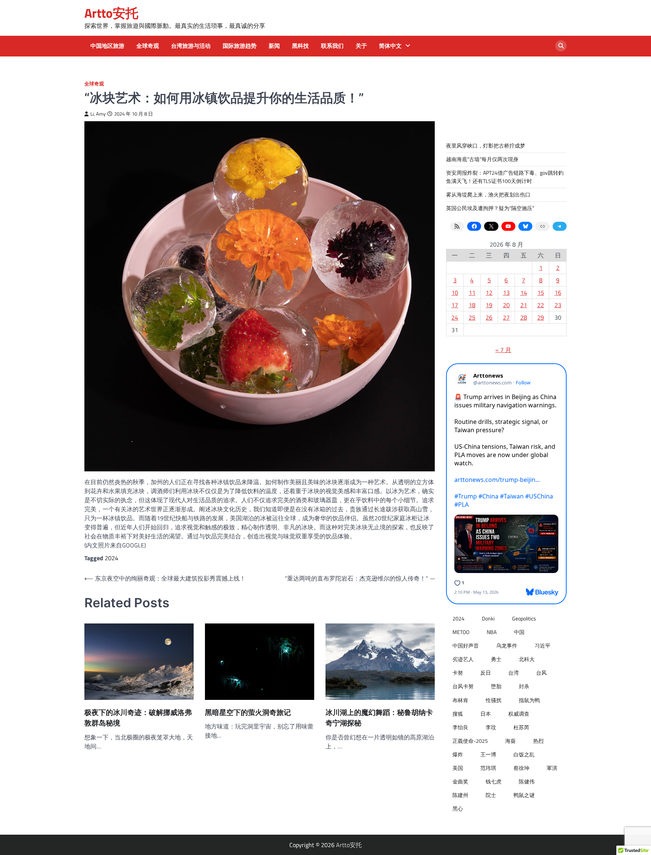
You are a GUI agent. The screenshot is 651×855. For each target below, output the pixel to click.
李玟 (491, 727)
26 (489, 317)
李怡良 (460, 727)
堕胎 (496, 686)
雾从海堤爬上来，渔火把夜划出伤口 (488, 195)
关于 (361, 46)
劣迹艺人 (463, 659)
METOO (460, 632)
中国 (519, 632)
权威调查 (518, 714)
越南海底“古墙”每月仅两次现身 (482, 159)
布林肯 (460, 700)
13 (506, 292)
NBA (492, 632)
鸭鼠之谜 (524, 795)
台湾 (513, 673)
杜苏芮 (521, 727)
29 (540, 317)
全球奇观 (147, 46)
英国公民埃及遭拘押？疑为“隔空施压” (490, 208)
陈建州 (460, 795)
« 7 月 (503, 349)
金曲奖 (460, 781)
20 (506, 304)
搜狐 (457, 714)
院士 (491, 795)
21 (523, 304)
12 (489, 292)
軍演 (552, 768)
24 (454, 317)
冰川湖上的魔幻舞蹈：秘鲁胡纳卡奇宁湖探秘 (379, 718)
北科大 (527, 659)
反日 (485, 673)
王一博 (488, 754)
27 (506, 317)
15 (540, 292)
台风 (541, 673)
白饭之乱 (524, 754)
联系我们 (332, 46)
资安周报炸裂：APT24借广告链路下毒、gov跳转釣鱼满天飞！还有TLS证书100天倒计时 (505, 177)
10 (454, 292)
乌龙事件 (506, 646)
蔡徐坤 (521, 768)
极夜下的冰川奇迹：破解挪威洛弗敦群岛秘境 (138, 718)
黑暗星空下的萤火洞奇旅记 (248, 712)
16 (558, 292)
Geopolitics (524, 618)
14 (523, 292)
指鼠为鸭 (529, 700)
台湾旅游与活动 (191, 46)
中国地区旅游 (107, 46)
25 (472, 317)
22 (540, 304)
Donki (488, 618)
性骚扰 (493, 700)
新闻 (274, 46)
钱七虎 (493, 781)
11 (472, 292)
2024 (111, 557)
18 (472, 304)
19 (489, 304)
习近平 (542, 646)
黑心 (457, 809)
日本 (485, 714)
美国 (457, 768)
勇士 (496, 659)
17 (454, 304)
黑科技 (300, 46)
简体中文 (390, 46)
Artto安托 (111, 13)
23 (558, 304)
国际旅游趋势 (240, 46)
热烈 (538, 741)
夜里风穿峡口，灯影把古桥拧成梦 (485, 146)
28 (523, 317)
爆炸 (457, 754)
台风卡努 (463, 686)
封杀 (524, 686)
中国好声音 (465, 646)
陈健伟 (527, 781)
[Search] (561, 46)
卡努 (457, 673)
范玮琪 (488, 768)
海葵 (510, 741)
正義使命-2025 (470, 741)
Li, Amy (97, 113)
